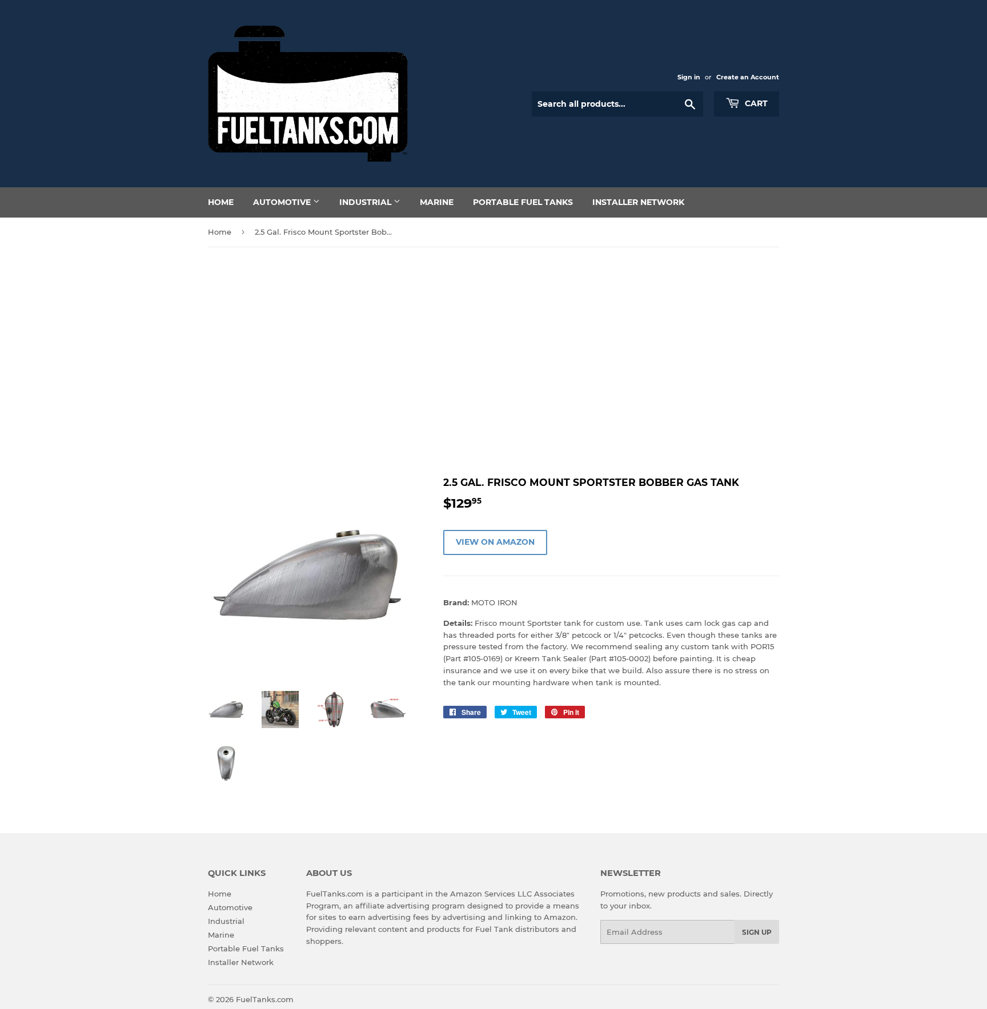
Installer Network (638, 202)
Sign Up (757, 932)
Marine (437, 202)
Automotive (283, 202)
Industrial (366, 202)
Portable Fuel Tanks (523, 202)
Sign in (688, 77)
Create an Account (747, 77)
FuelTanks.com (265, 999)
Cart (755, 103)
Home (221, 202)
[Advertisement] (493, 361)
